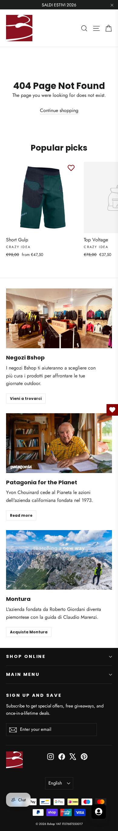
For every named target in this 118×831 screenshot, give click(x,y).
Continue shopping (59, 110)
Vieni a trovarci (26, 398)
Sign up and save (34, 695)
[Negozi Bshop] (59, 318)
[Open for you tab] (98, 811)
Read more (21, 515)
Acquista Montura (29, 632)
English (55, 783)
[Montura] (59, 560)
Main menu (22, 674)
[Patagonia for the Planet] (59, 443)
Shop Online (26, 656)
